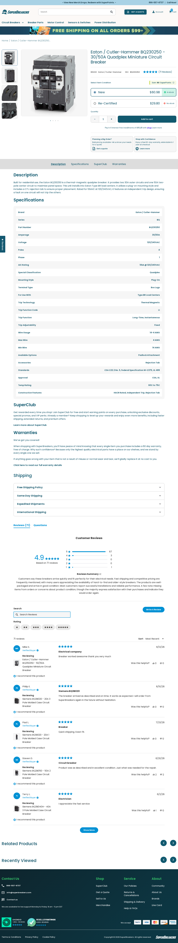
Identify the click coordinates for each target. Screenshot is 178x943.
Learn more (145, 149)
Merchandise (103, 905)
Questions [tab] (40, 525)
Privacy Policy (31, 937)
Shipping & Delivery (134, 901)
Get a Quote (102, 892)
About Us (157, 892)
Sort (141, 638)
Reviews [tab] (21, 525)
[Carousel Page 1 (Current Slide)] (50, 120)
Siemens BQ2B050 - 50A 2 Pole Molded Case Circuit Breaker (36, 774)
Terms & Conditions (11, 937)
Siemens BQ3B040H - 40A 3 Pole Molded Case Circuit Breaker (36, 810)
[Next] (173, 843)
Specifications (80, 164)
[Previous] (163, 843)
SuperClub (100, 164)
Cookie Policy (48, 937)
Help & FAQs (130, 908)
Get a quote (102, 149)
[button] (157, 72)
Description (58, 164)
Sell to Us (101, 898)
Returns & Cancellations (131, 894)
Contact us (12, 899)
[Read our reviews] (41, 922)
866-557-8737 (13, 885)
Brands (155, 898)
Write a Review (155, 610)
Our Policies (130, 885)
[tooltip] (100, 574)
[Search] (111, 12)
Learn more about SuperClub (30, 425)
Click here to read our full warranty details (37, 465)
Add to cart (147, 119)
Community (158, 885)
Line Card (157, 905)
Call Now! (171, 2)
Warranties (119, 164)
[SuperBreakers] (15, 12)
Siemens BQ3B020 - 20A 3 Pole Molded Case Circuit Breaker (36, 702)
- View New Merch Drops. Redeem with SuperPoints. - (89, 2)
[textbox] (42, 615)
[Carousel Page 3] (55, 120)
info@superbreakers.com (19, 892)
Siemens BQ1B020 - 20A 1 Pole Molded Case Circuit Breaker (36, 738)
